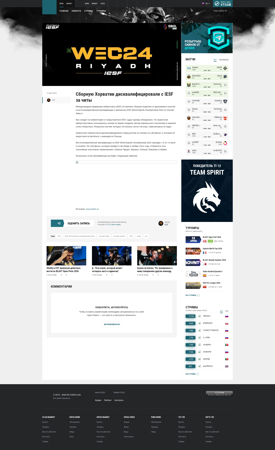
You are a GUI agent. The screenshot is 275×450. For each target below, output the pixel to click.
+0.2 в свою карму (113, 224)
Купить (45, 422)
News (61, 4)
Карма (98, 400)
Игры (71, 437)
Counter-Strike (104, 236)
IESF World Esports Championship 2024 (80, 236)
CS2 (131, 236)
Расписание (128, 437)
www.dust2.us (92, 209)
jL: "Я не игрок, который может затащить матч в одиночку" (107, 270)
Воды (126, 432)
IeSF (59, 236)
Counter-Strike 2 (119, 236)
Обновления (74, 422)
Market (69, 4)
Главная (63, 11)
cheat (139, 236)
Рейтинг (108, 400)
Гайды (71, 432)
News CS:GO (100, 392)
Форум (126, 422)
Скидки (45, 441)
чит (146, 236)
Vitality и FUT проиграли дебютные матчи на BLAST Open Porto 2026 (63, 270)
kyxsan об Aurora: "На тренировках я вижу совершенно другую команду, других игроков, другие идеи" (154, 270)
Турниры (101, 11)
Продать (45, 427)
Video (103, 4)
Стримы (88, 11)
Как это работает (49, 432)
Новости (76, 11)
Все (215, 60)
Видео (126, 427)
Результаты (223, 60)
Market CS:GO (119, 392)
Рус (226, 311)
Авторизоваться (112, 324)
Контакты (119, 400)
